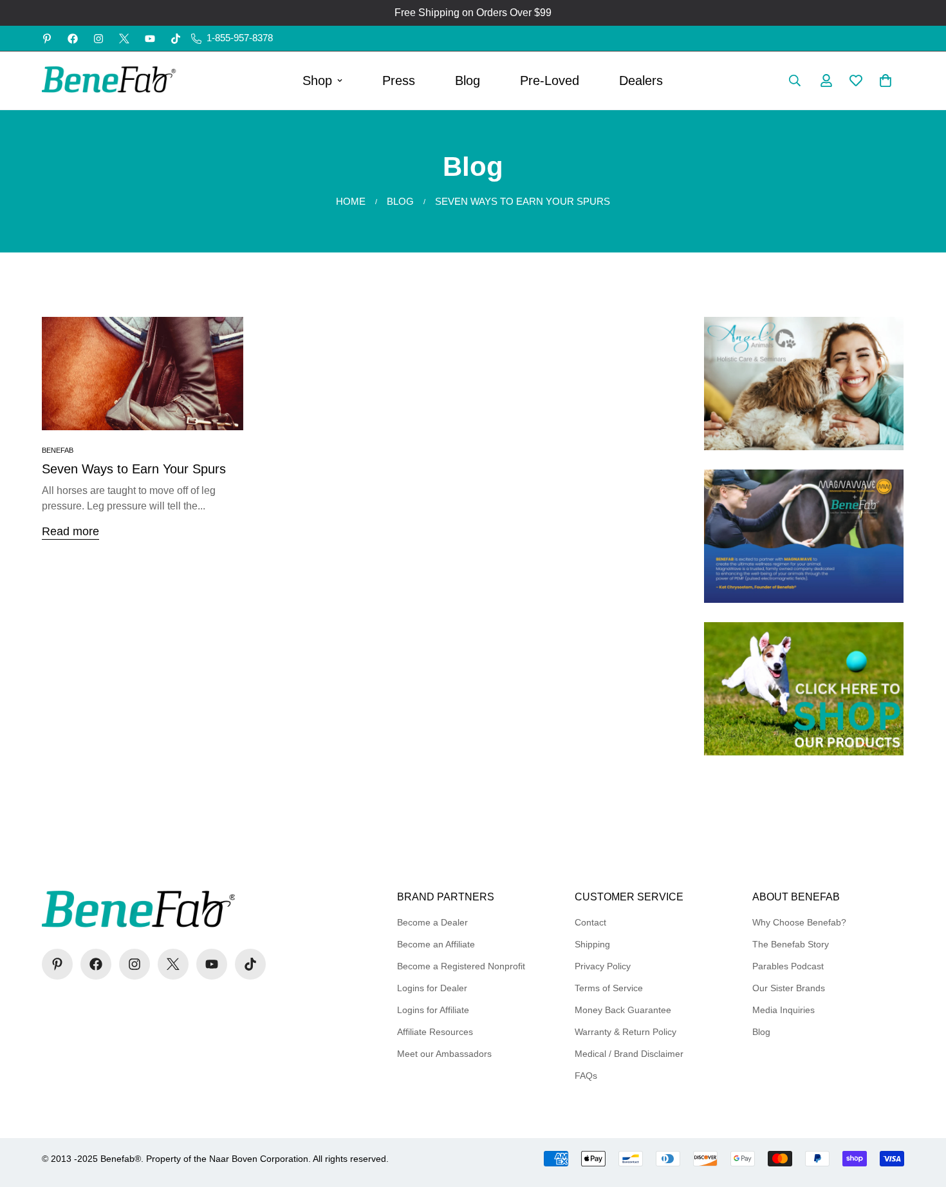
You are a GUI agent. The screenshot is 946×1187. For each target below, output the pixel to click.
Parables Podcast (788, 966)
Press (398, 80)
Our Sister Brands (788, 988)
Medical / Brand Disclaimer (629, 1054)
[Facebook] (73, 38)
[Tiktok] (176, 38)
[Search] (795, 80)
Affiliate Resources (435, 1032)
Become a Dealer (432, 922)
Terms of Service (609, 988)
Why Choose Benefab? (799, 922)
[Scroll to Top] (921, 1117)
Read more (70, 531)
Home (351, 201)
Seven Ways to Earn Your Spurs (134, 469)
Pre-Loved (549, 80)
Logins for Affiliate (433, 1010)
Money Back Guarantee (623, 1010)
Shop (317, 80)
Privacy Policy (603, 966)
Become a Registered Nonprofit (461, 966)
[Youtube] (150, 38)
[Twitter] (124, 38)
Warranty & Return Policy (625, 1032)
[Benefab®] (109, 80)
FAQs (586, 1075)
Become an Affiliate (436, 944)
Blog (467, 80)
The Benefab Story (790, 944)
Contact (590, 922)
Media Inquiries (783, 1010)
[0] (885, 80)
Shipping (592, 944)
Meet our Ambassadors (444, 1054)
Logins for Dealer (432, 988)
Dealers (641, 80)
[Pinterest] (47, 38)
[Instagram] (98, 38)
